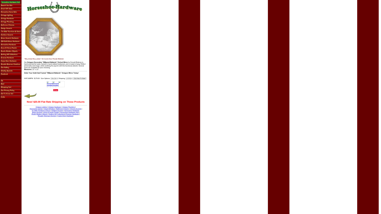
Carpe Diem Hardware (65, 116)
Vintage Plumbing (68, 107)
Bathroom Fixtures (62, 109)
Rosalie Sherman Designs (47, 116)
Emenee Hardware (72, 114)
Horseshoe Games (36, 109)
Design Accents (75, 109)
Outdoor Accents (57, 110)
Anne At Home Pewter (51, 112)
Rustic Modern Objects (40, 114)
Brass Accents (37, 112)
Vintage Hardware (54, 107)
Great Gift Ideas (49, 109)
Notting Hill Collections (57, 114)
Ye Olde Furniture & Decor (41, 110)
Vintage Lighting (41, 107)
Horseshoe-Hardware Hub (69, 112)
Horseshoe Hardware (71, 110)
